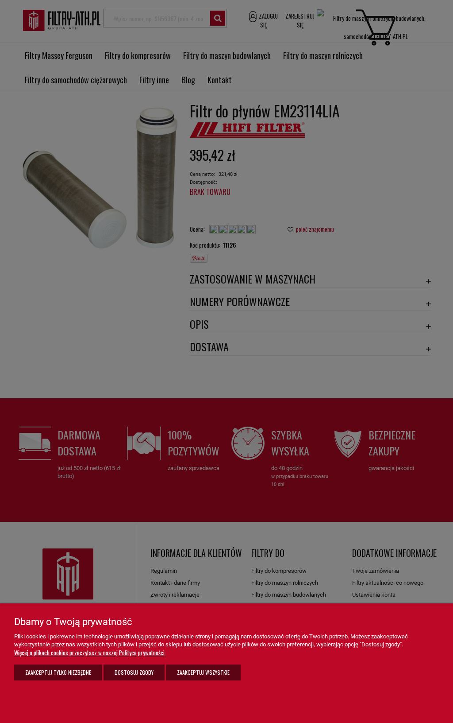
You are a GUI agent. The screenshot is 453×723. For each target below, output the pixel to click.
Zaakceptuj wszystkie (203, 672)
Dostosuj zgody (134, 672)
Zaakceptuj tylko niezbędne (58, 672)
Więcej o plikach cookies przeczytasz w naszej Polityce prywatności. (90, 652)
